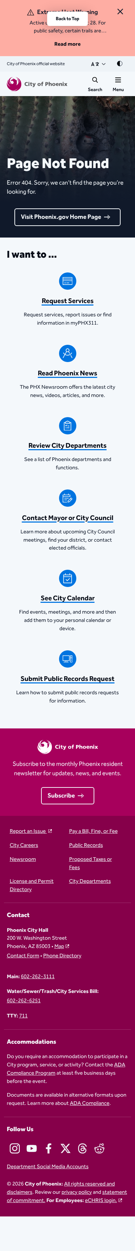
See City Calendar (68, 598)
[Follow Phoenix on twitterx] (65, 1148)
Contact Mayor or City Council (67, 518)
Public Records (86, 845)
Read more (67, 44)
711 (23, 1016)
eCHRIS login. (101, 1200)
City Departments (90, 881)
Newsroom (23, 859)
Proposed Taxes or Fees (90, 863)
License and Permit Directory (32, 885)
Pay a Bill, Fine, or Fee (93, 831)
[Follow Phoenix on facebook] (49, 1148)
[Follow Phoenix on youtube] (32, 1148)
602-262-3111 (38, 977)
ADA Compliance (89, 1103)
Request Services (68, 301)
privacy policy (77, 1192)
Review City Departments (67, 445)
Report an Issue (28, 831)
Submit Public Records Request (67, 679)
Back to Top (67, 19)
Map (59, 946)
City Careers (24, 845)
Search (95, 90)
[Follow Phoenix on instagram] (15, 1148)
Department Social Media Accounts (48, 1167)
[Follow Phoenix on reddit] (99, 1148)
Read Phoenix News (67, 373)
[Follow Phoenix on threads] (82, 1148)
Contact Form (23, 956)
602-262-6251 (24, 1001)
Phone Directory (62, 956)
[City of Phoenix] (37, 84)
